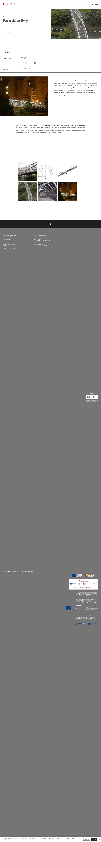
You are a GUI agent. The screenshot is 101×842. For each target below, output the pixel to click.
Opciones (87, 839)
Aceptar (94, 839)
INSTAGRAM (8, 572)
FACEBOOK (20, 572)
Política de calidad (39, 242)
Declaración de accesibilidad (42, 240)
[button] (96, 4)
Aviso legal (37, 239)
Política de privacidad (40, 235)
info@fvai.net (6, 239)
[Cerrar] (99, 839)
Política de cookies (39, 236)
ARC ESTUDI (43, 245)
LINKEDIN (30, 572)
